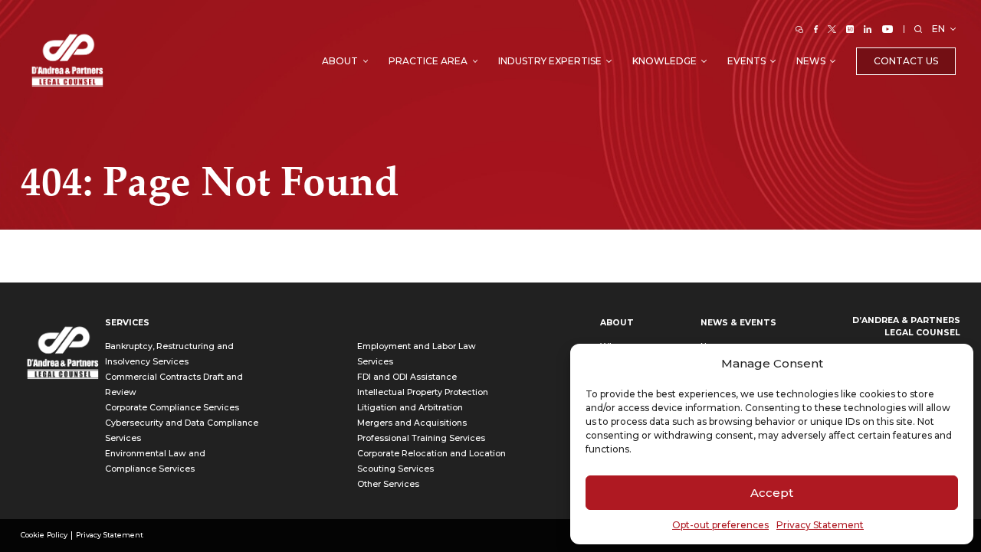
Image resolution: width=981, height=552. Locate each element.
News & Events (738, 323)
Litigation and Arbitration (410, 408)
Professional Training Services (421, 438)
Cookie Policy (44, 535)
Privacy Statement (820, 525)
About (340, 61)
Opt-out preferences (720, 525)
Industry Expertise (550, 61)
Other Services (388, 484)
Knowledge (664, 61)
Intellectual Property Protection (422, 392)
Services (127, 323)
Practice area (428, 61)
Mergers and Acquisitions (412, 423)
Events (746, 61)
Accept (771, 492)
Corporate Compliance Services (172, 408)
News (810, 61)
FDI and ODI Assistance (407, 377)
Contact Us (906, 61)
